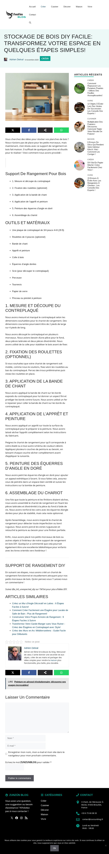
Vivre (90, 6)
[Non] (105, 845)
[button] (30, 23)
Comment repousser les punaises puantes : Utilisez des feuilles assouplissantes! (95, 89)
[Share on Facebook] (29, 130)
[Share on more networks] (45, 130)
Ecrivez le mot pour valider (28, 762)
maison (53, 660)
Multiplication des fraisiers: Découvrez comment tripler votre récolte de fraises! (95, 128)
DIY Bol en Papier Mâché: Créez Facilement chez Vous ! (95, 166)
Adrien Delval (16, 59)
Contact (32, 14)
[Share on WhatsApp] (61, 130)
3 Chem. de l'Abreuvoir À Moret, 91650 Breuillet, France (92, 805)
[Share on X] (12, 130)
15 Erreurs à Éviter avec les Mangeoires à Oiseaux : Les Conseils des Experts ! (94, 184)
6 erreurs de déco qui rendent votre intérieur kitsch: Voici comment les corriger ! (95, 148)
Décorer (67, 6)
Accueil (32, 6)
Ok (54, 848)
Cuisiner (54, 6)
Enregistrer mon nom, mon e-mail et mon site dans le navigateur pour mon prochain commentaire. (36, 754)
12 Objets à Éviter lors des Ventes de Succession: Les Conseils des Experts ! (95, 109)
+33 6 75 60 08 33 (89, 813)
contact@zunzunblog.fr (92, 819)
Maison (79, 6)
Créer (43, 6)
